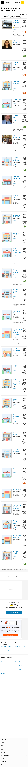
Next (19, 576)
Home (2, 569)
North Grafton (23, 648)
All (12, 16)
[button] (26, 2)
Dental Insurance (16, 25)
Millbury (23, 646)
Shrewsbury (3, 646)
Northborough (17, 646)
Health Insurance (22, 569)
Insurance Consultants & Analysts (22, 668)
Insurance (16, 569)
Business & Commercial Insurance (3, 672)
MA (6, 569)
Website (14, 29)
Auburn (9, 646)
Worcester (10, 569)
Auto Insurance (4, 666)
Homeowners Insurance (13, 667)
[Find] (22, 2)
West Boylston (10, 648)
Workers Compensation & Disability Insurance (23, 663)
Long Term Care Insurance (13, 662)
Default (23, 14)
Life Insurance (22, 660)
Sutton (16, 648)
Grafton (9, 650)
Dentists (3, 661)
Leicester (3, 650)
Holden (2, 648)
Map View (6, 16)
